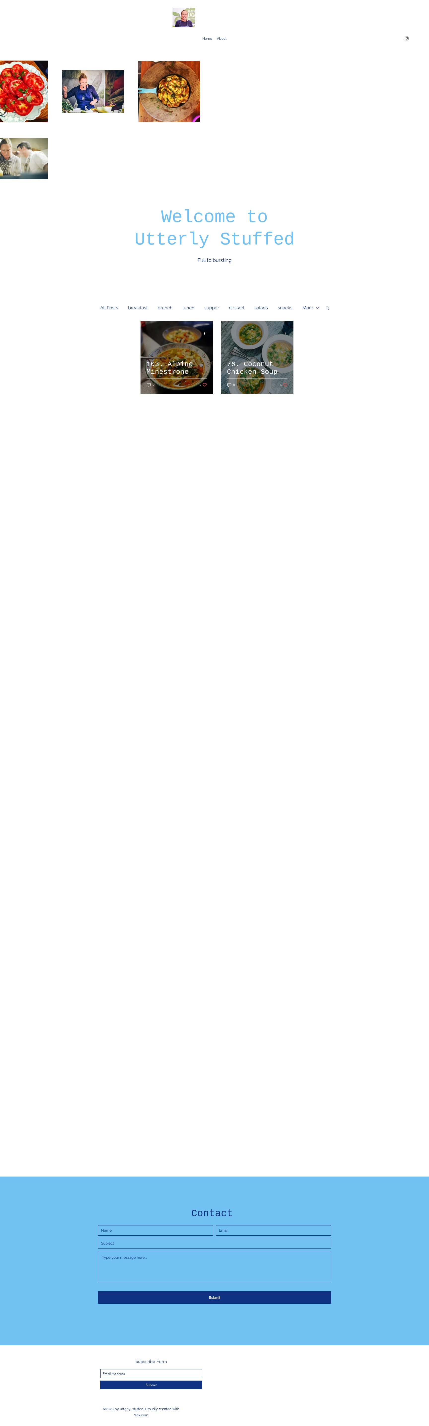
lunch (188, 307)
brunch (165, 307)
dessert (237, 307)
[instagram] (406, 38)
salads (261, 307)
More (307, 307)
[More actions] (206, 333)
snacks (285, 307)
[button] (327, 308)
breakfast (138, 307)
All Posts (109, 307)
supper (211, 307)
